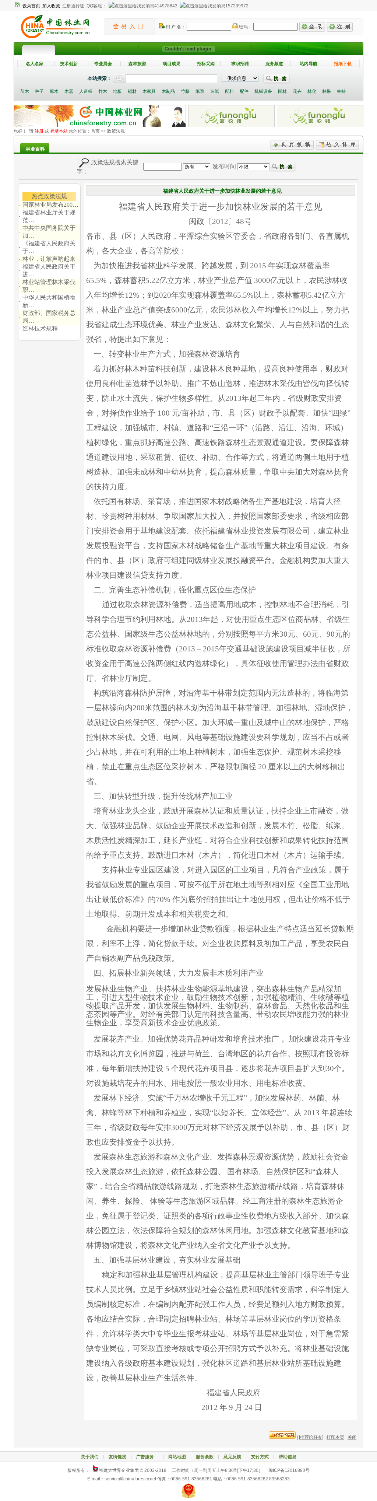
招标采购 (206, 63)
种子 (39, 91)
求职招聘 (240, 63)
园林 (282, 91)
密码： (245, 26)
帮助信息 (287, 1456)
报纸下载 (343, 63)
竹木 (102, 91)
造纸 (214, 91)
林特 (341, 91)
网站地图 (177, 1456)
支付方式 (260, 1456)
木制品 (168, 91)
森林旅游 (137, 63)
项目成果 (171, 63)
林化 (311, 91)
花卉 (297, 91)
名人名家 (34, 63)
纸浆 (199, 91)
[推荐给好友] (311, 1437)
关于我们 (90, 1456)
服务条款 (205, 1456)
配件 (244, 91)
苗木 (24, 91)
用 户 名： (175, 26)
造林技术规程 (40, 328)
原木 (54, 91)
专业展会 (103, 63)
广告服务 (147, 1456)
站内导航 (308, 63)
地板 (117, 91)
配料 (229, 91)
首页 (95, 131)
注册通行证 (73, 5)
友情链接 (117, 1456)
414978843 (165, 5)
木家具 (149, 91)
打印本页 (335, 1437)
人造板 (85, 91)
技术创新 (69, 63)
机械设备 (263, 91)
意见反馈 (232, 1456)
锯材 (132, 91)
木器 (68, 91)
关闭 (352, 1437)
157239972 (237, 5)
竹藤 (185, 91)
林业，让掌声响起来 (48, 259)
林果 (326, 91)
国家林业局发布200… (50, 205)
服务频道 (274, 63)
